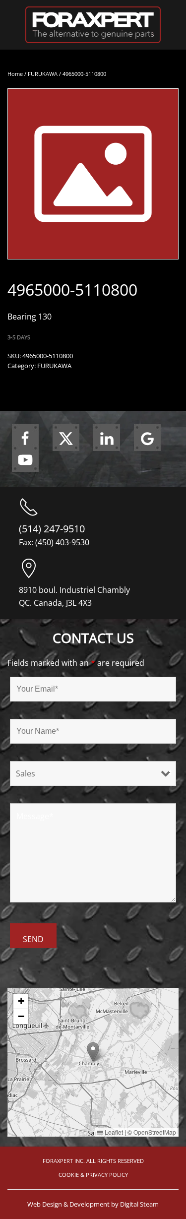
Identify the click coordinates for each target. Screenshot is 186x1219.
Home (15, 73)
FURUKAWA (43, 73)
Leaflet (113, 1132)
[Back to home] (93, 25)
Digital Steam (139, 1204)
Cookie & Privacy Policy (93, 1174)
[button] (93, 1052)
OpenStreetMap (154, 1132)
